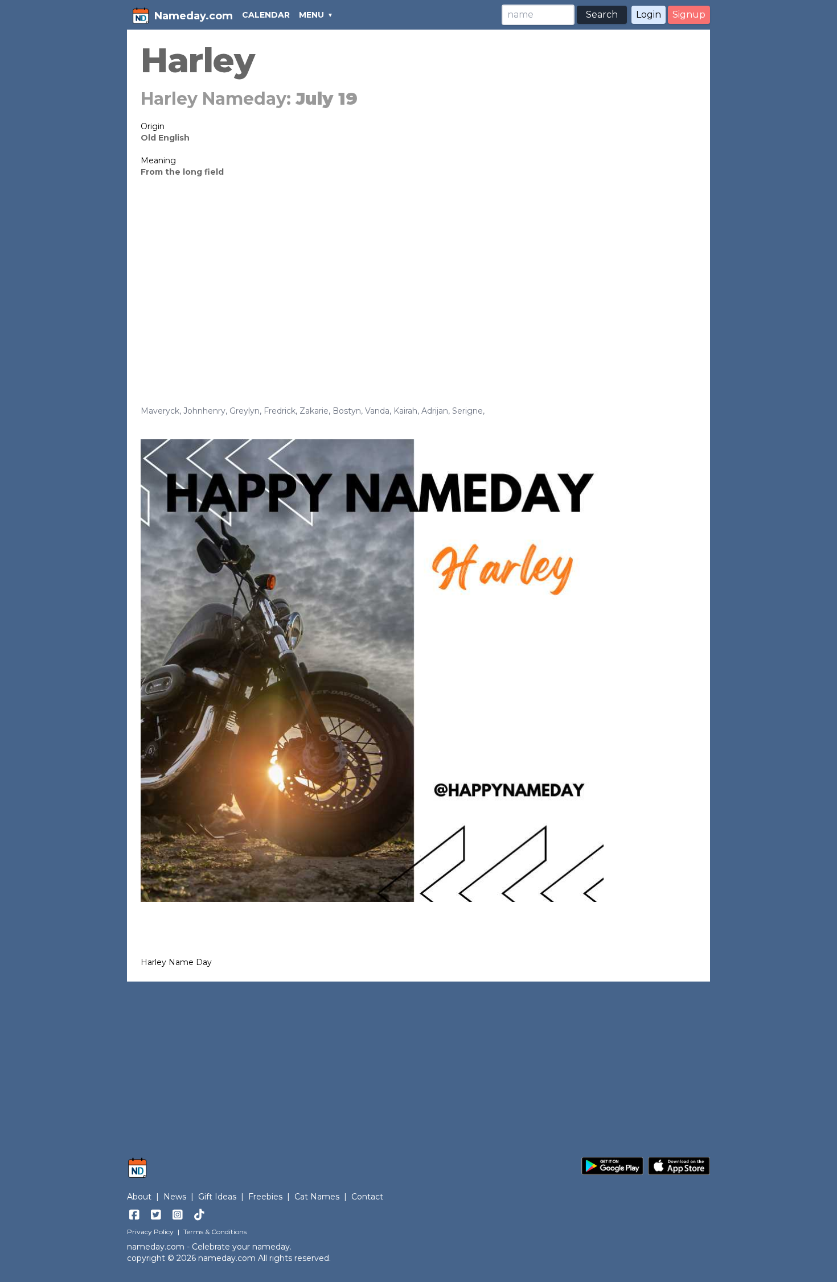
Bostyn (347, 411)
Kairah (405, 411)
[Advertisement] (418, 274)
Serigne (467, 411)
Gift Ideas (217, 1197)
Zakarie (314, 411)
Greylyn (244, 411)
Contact (367, 1197)
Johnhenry (204, 411)
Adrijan (434, 411)
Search (602, 14)
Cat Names (316, 1197)
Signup (688, 14)
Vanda (377, 411)
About (139, 1197)
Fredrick (280, 411)
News (174, 1197)
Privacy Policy (150, 1231)
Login (648, 14)
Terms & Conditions (215, 1231)
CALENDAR (266, 15)
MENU (311, 15)
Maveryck (160, 411)
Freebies (265, 1197)
